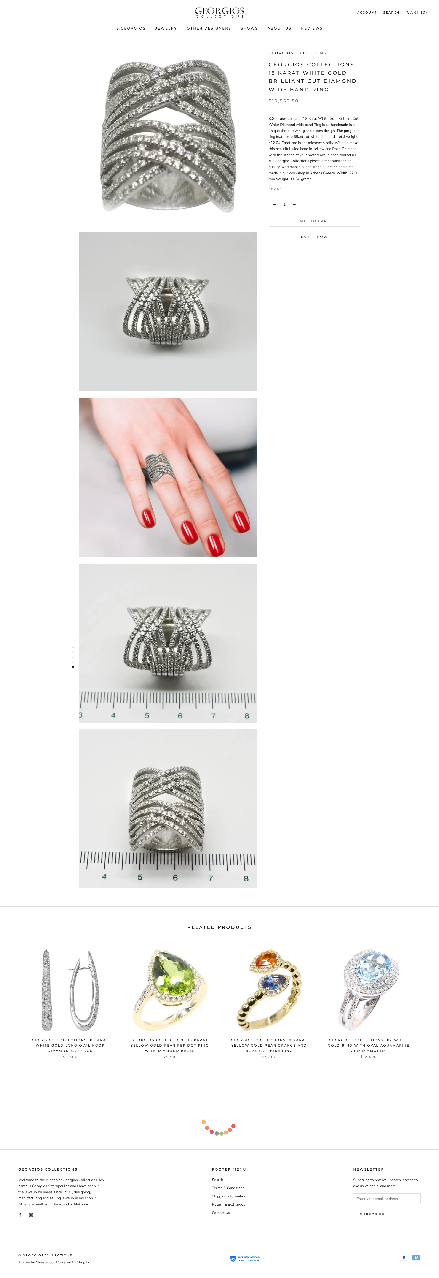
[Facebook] (286, 187)
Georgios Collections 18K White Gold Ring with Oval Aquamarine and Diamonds (369, 1045)
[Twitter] (292, 187)
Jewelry (166, 28)
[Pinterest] (298, 187)
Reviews (312, 28)
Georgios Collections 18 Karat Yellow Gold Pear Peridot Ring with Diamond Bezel (170, 1045)
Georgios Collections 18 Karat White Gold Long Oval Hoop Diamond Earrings (70, 1045)
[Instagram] (31, 1215)
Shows (249, 28)
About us (280, 28)
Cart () (417, 12)
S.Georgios (131, 28)
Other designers (209, 28)
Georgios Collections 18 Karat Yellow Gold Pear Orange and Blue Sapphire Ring (269, 1045)
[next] (425, 998)
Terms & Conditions (228, 1188)
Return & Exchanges (228, 1204)
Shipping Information (229, 1196)
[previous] (14, 998)
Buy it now (314, 237)
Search (391, 12)
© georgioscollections (45, 1255)
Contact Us (221, 1212)
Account (367, 12)
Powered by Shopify (72, 1262)
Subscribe (372, 1214)
